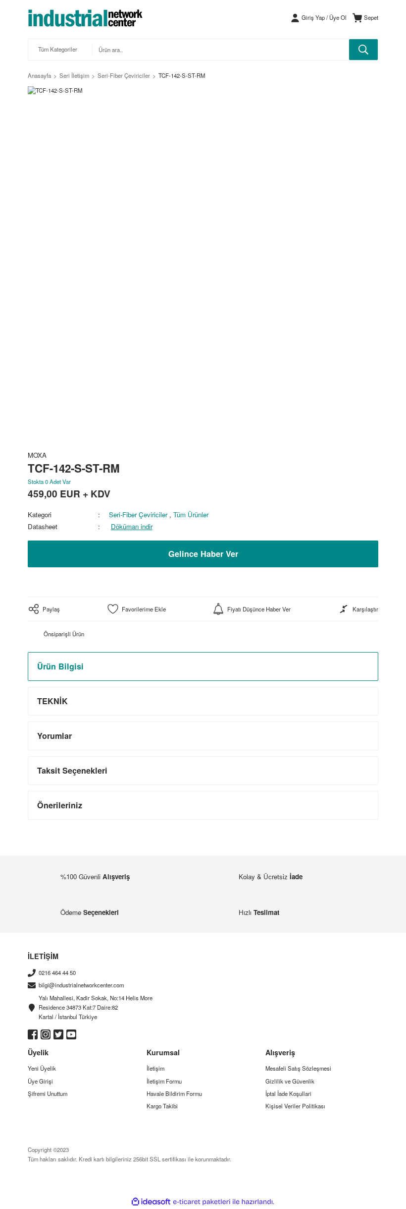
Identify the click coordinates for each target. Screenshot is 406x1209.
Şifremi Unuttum (47, 1093)
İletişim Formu (164, 1081)
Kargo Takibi (162, 1106)
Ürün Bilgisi (60, 666)
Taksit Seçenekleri (72, 770)
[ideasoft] (151, 1202)
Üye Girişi (40, 1081)
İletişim (155, 1068)
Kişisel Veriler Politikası (295, 1106)
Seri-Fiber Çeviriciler (138, 514)
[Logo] (85, 17)
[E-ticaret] (202, 1202)
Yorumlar (54, 735)
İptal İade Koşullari (288, 1093)
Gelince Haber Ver (203, 553)
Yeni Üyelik (42, 1068)
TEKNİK (52, 701)
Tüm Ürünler (190, 514)
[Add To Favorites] (136, 609)
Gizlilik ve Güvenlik (289, 1081)
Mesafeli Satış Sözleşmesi (298, 1068)
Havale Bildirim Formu (174, 1093)
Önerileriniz (59, 805)
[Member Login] (295, 18)
